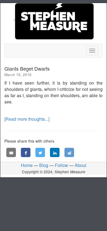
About (80, 165)
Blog (43, 165)
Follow (61, 165)
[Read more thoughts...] (26, 119)
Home (27, 165)
